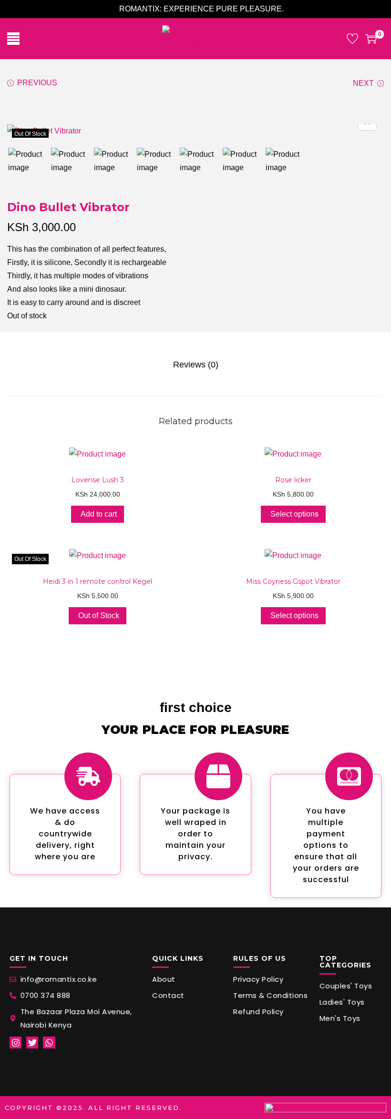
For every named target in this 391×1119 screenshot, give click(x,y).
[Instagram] (15, 1042)
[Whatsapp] (49, 1042)
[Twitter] (32, 1042)
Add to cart (99, 514)
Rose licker (293, 480)
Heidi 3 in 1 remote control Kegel (97, 581)
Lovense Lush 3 (98, 480)
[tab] (195, 364)
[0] (371, 38)
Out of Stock (98, 615)
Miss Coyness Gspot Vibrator (293, 581)
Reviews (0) (195, 364)
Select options (294, 514)
